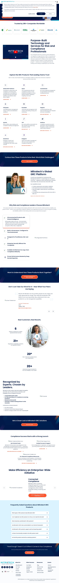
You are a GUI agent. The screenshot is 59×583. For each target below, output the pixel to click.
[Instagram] (12, 567)
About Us (17, 562)
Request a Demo (7, 17)
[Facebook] (7, 567)
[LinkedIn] (2, 567)
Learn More (6, 99)
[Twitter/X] (5, 567)
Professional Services (29, 567)
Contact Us (29, 552)
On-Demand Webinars (50, 571)
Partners (17, 570)
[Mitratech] (57, 1)
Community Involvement (18, 575)
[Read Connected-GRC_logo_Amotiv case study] (50, 30)
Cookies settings (31, 13)
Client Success (30, 562)
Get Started (29, 161)
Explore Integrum (26, 145)
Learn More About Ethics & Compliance (37, 495)
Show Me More (29, 424)
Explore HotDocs (44, 130)
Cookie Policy (31, 580)
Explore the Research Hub (28, 463)
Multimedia (39, 568)
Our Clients (28, 565)
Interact (49, 565)
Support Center (29, 572)
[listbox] (8, 571)
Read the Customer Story (24, 308)
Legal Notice (53, 579)
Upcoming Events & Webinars (52, 567)
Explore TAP (25, 129)
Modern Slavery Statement (45, 579)
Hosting (28, 570)
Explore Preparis (44, 114)
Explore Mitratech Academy (14, 451)
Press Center (18, 572)
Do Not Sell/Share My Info (40, 580)
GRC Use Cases (40, 572)
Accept (41, 13)
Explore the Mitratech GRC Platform (29, 277)
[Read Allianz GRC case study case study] (41, 30)
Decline (50, 13)
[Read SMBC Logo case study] (33, 30)
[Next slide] (54, 487)
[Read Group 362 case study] (8, 30)
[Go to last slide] (4, 487)
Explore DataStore (8, 146)
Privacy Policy (35, 7)
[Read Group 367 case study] (25, 30)
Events (49, 562)
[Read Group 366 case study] (17, 30)
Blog (38, 565)
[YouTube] (10, 567)
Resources (40, 562)
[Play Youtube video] (15, 52)
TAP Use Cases (40, 570)
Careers (17, 568)
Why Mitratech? (19, 565)
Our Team (18, 567)
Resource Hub (40, 567)
